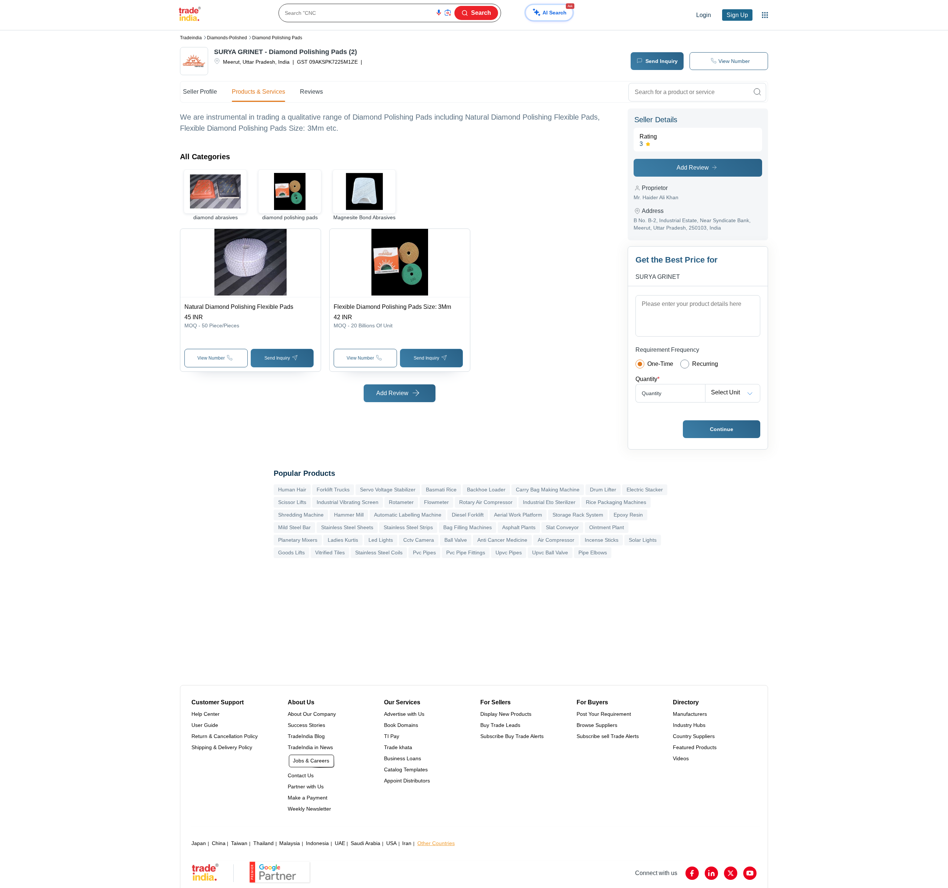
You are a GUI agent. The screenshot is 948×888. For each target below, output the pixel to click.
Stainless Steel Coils (379, 552)
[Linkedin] (711, 873)
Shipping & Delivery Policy (221, 747)
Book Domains (401, 725)
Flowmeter (436, 502)
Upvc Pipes (508, 552)
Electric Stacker (645, 490)
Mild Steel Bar (294, 527)
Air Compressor (556, 540)
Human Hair (292, 490)
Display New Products (505, 714)
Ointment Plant (606, 527)
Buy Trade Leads (500, 725)
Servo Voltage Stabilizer (387, 490)
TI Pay (391, 736)
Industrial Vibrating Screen (347, 502)
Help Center (205, 714)
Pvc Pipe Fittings (465, 552)
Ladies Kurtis (343, 540)
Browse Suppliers (597, 725)
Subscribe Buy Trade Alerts (512, 736)
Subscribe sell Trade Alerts (608, 736)
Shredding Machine (301, 515)
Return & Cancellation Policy (224, 736)
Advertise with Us (404, 714)
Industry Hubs (689, 725)
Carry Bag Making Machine (548, 490)
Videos (681, 758)
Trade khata (398, 747)
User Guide (204, 725)
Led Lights (380, 540)
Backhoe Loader (486, 490)
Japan (198, 843)
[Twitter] (731, 873)
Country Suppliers (694, 736)
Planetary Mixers (297, 540)
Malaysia (289, 843)
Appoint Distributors (407, 781)
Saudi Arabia (365, 843)
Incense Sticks (601, 540)
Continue (721, 429)
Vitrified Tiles (330, 552)
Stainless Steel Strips (408, 527)
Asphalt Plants (518, 527)
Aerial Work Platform (518, 515)
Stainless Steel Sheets (347, 527)
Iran (406, 843)
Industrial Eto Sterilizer (549, 502)
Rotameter (401, 502)
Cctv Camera (418, 540)
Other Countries (436, 843)
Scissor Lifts (292, 502)
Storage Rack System (578, 515)
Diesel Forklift (468, 515)
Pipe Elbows (592, 552)
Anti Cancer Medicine (502, 540)
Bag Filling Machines (467, 527)
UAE (340, 843)
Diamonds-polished (227, 37)
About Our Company (312, 714)
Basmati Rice (441, 490)
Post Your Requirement (604, 714)
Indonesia (317, 843)
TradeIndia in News (310, 747)
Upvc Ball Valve (550, 552)
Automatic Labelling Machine (407, 515)
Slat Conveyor (562, 527)
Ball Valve (455, 540)
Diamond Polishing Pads (277, 37)
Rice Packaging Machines (616, 502)
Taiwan (239, 843)
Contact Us (301, 775)
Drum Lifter (603, 490)
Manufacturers (690, 714)
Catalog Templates (406, 769)
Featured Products (695, 747)
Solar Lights (643, 540)
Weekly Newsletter (309, 809)
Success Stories (306, 725)
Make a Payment (307, 798)
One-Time (660, 364)
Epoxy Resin (628, 515)
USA (391, 843)
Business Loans (402, 758)
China (219, 843)
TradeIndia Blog (306, 736)
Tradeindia (191, 37)
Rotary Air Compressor (486, 502)
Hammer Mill (349, 515)
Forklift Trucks (333, 490)
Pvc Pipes (424, 552)
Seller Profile (200, 92)
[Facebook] (692, 873)
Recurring (705, 364)
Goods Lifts (291, 552)
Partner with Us (306, 786)
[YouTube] (750, 873)
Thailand (263, 843)
